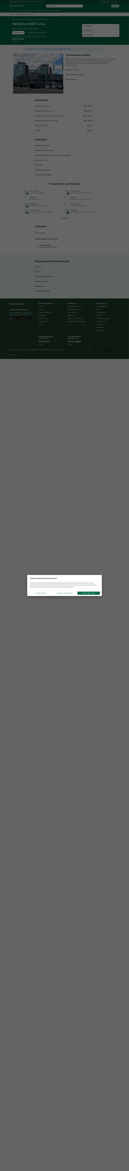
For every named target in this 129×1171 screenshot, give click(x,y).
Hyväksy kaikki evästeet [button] (88, 593)
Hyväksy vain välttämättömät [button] (64, 593)
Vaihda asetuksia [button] (41, 593)
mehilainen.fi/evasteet (67, 587)
